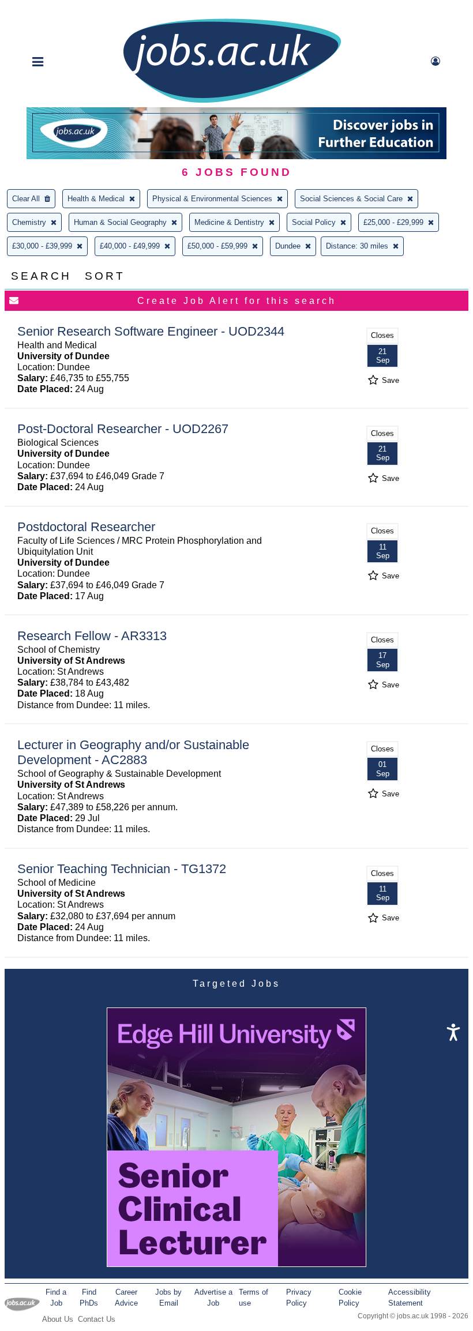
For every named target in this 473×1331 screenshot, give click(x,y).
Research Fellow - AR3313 (92, 636)
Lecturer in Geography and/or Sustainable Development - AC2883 (133, 753)
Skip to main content (46, 10)
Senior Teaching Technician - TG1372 (121, 869)
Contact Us (96, 1319)
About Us (57, 1319)
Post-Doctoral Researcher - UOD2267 (122, 429)
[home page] (231, 102)
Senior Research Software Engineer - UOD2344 (150, 331)
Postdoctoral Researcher (86, 527)
